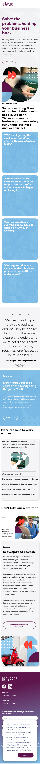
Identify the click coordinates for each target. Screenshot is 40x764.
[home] (17, 4)
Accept (25, 755)
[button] (35, 4)
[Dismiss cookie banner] (34, 724)
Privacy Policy (26, 750)
